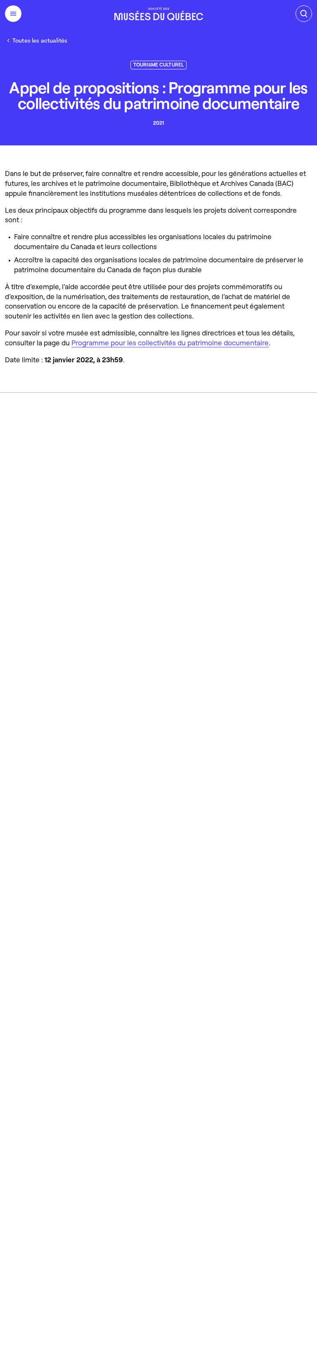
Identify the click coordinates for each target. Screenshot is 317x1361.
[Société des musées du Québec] (158, 13)
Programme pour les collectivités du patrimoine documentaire (170, 342)
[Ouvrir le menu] (13, 13)
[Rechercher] (304, 13)
